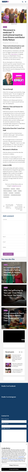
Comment (5, 219)
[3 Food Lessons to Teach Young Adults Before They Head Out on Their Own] (14, 318)
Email (4, 423)
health (15, 190)
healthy (19, 190)
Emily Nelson (14, 54)
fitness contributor (8, 190)
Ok (26, 444)
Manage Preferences (14, 465)
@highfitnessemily (16, 186)
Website (4, 247)
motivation (17, 193)
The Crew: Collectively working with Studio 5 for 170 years (17, 365)
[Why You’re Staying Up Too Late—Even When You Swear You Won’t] (14, 295)
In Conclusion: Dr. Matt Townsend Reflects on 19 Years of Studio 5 (17, 371)
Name (4, 236)
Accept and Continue (14, 469)
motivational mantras (16, 195)
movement (6, 197)
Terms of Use (21, 456)
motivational (6, 195)
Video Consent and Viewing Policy (16, 459)
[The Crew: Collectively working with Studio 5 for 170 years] (8, 365)
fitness (18, 188)
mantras (5, 193)
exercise (13, 188)
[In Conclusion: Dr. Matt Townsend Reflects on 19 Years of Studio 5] (8, 370)
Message (5, 428)
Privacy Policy (4, 458)
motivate (11, 193)
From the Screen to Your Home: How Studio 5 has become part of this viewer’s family (17, 357)
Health (5, 264)
